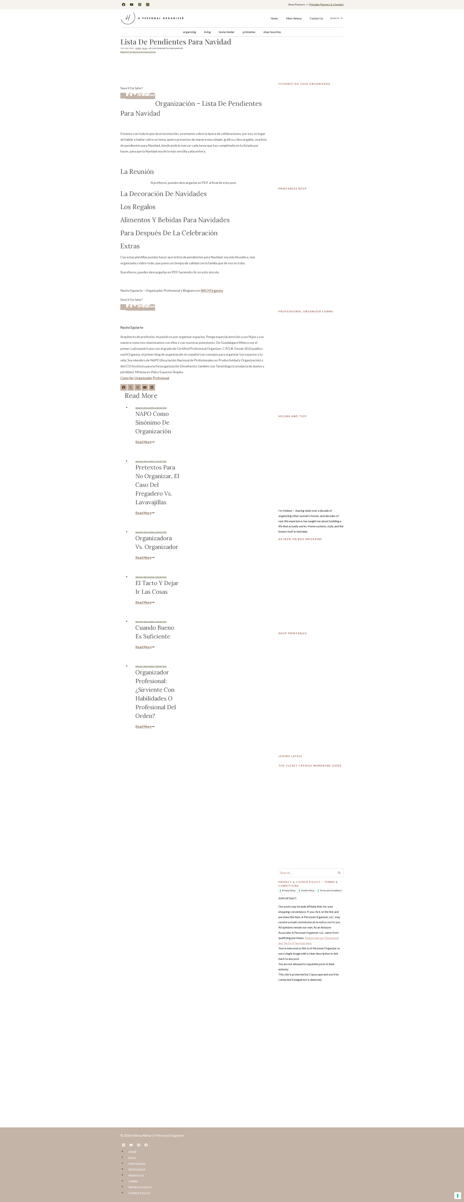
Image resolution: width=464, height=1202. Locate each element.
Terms (133, 1181)
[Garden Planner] (311, 693)
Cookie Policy (307, 890)
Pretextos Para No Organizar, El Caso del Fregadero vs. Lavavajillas (157, 485)
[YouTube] (131, 4)
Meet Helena (294, 18)
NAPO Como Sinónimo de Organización (153, 422)
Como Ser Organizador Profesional (144, 378)
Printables (249, 32)
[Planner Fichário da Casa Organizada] (311, 135)
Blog (144, 48)
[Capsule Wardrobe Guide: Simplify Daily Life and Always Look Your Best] (311, 816)
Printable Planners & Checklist (326, 4)
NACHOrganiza (212, 290)
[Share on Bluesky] (135, 97)
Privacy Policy (288, 890)
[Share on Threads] (141, 97)
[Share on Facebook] (129, 97)
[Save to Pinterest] (123, 96)
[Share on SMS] (152, 97)
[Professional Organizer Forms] (311, 362)
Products (136, 1175)
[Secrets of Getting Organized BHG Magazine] (311, 584)
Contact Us (316, 18)
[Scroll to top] (455, 1188)
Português (137, 1163)
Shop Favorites (272, 32)
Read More (145, 442)
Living (207, 32)
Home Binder (227, 32)
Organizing (189, 32)
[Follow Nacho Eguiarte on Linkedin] (152, 387)
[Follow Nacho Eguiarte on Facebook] (123, 387)
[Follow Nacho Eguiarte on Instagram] (137, 387)
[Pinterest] (139, 4)
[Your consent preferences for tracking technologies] (457, 1195)
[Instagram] (147, 4)
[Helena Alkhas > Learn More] (311, 461)
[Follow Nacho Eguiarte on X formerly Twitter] (130, 387)
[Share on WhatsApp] (146, 97)
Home (274, 18)
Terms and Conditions (330, 890)
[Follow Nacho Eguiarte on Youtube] (145, 387)
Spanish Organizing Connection (138, 51)
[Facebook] (123, 4)
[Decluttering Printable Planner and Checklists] (311, 248)
